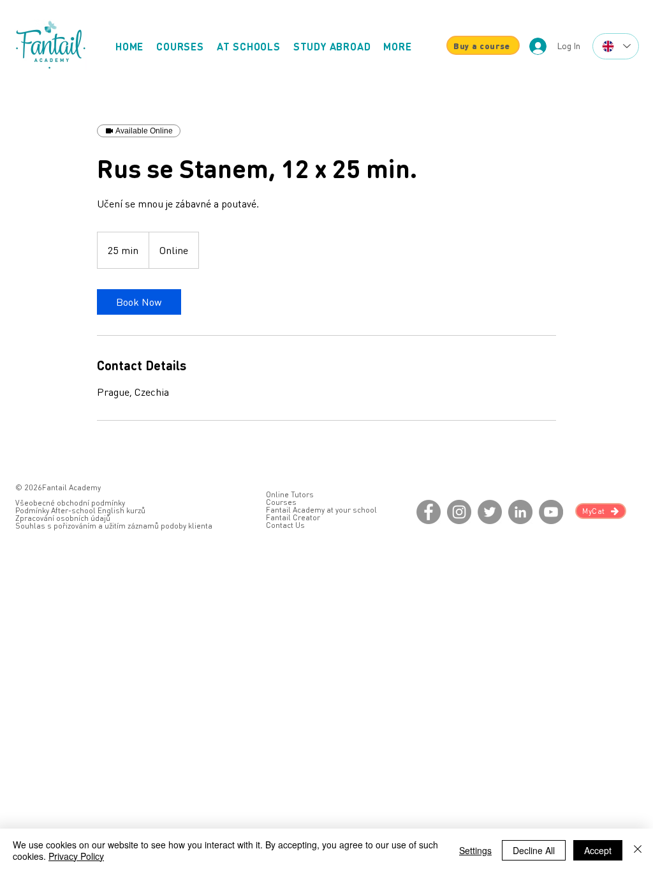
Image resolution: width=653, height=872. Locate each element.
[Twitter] (490, 512)
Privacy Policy (76, 856)
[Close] (637, 850)
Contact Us (285, 525)
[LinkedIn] (520, 512)
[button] (397, 46)
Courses (281, 502)
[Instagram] (459, 512)
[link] (139, 302)
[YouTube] (551, 512)
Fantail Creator (293, 517)
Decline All (534, 850)
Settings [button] (475, 850)
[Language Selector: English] (615, 46)
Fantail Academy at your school (321, 510)
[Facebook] (428, 512)
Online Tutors (290, 494)
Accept (598, 850)
